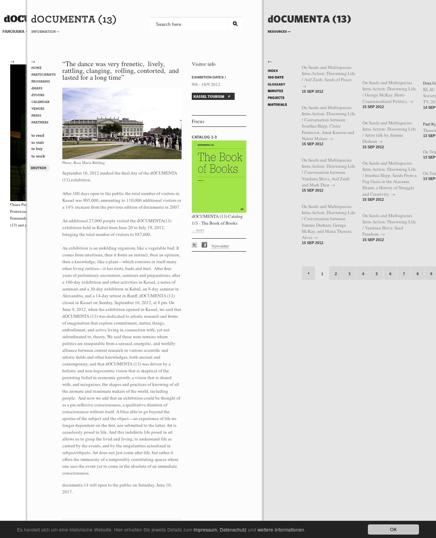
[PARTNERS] (44, 122)
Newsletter (220, 246)
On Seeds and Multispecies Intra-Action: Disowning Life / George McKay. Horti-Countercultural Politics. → (389, 91)
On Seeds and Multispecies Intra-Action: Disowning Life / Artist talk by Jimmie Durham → (389, 132)
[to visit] (44, 143)
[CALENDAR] (44, 102)
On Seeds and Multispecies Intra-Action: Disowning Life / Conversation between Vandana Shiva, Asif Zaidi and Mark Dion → (328, 172)
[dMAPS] (44, 88)
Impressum (205, 529)
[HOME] (44, 68)
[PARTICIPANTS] (44, 74)
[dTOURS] (44, 95)
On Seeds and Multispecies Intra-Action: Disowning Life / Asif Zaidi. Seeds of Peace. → (328, 76)
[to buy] (44, 150)
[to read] (44, 136)
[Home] (309, 30)
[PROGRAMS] (44, 81)
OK (393, 529)
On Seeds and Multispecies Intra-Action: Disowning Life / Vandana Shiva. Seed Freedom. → (389, 224)
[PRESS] (44, 115)
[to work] (44, 157)
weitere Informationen (281, 529)
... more (198, 230)
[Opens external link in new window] (196, 246)
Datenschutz (233, 529)
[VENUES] (44, 108)
